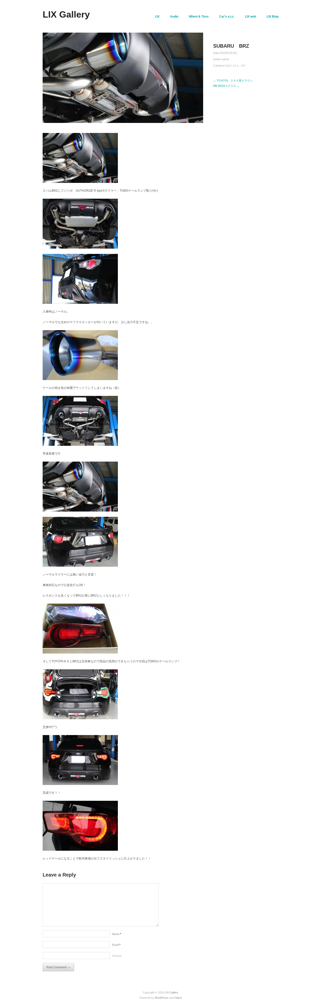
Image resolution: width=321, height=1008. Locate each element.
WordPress (162, 997)
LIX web (250, 16)
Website (117, 956)
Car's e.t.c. (232, 65)
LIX (157, 16)
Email (116, 945)
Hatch (178, 997)
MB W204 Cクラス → (226, 85)
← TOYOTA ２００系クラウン (233, 80)
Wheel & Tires (199, 16)
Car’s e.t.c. (226, 16)
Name (116, 934)
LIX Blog (272, 16)
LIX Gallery (66, 14)
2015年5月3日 (228, 52)
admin (225, 59)
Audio (174, 16)
